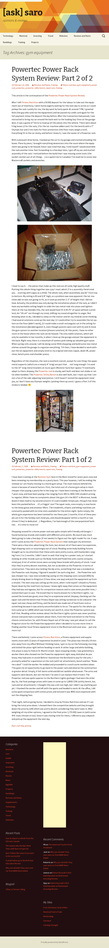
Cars (8, 753)
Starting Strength (50, 925)
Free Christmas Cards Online (55, 907)
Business (9, 749)
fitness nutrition (69, 85)
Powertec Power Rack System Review (66, 95)
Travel (50, 36)
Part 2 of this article (21, 725)
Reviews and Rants (82, 36)
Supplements (11, 802)
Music (8, 780)
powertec (20, 88)
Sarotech (47, 920)
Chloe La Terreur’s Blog (15, 889)
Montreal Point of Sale (52, 912)
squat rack (50, 88)
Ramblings (7, 42)
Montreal (23, 36)
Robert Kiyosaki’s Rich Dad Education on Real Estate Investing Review (57, 875)
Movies (9, 776)
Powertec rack (46, 371)
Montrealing (48, 916)
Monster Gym (44, 476)
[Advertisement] (54, 785)
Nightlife (9, 784)
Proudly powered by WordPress (54, 942)
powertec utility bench (35, 88)
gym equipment (84, 85)
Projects (35, 42)
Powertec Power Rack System (48, 541)
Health (8, 758)
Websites (63, 36)
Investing (37, 36)
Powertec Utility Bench (44, 374)
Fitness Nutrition (30, 102)
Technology (8, 36)
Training (21, 42)
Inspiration (10, 762)
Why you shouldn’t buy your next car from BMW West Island (56, 855)
